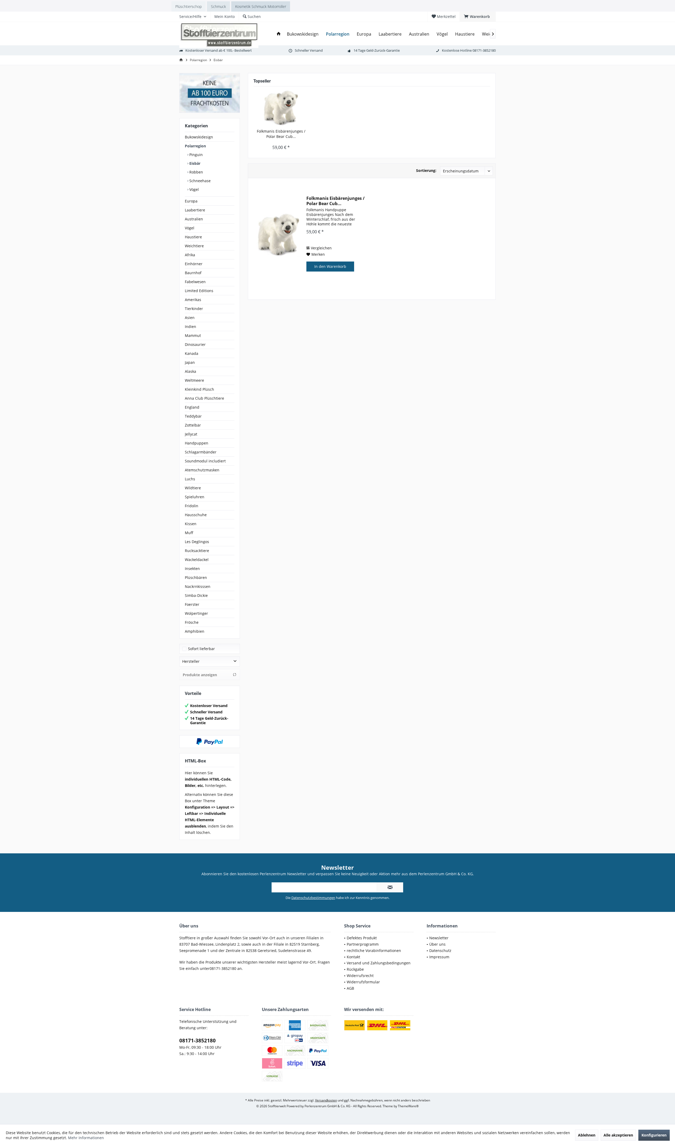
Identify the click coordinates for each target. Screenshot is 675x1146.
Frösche (192, 622)
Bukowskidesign (199, 136)
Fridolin (191, 505)
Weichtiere (194, 245)
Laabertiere (195, 209)
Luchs (190, 478)
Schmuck (218, 6)
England (192, 407)
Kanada (191, 353)
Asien (190, 317)
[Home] (278, 34)
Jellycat (191, 434)
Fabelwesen (195, 281)
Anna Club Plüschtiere (204, 398)
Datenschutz (440, 950)
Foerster (192, 604)
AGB (350, 988)
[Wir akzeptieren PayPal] (209, 741)
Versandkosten (326, 1100)
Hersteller (191, 661)
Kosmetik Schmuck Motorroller (260, 6)
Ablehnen (586, 1135)
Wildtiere (193, 487)
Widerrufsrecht (360, 975)
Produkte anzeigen (200, 674)
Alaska (190, 371)
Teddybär (193, 416)
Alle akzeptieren (618, 1135)
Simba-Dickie (196, 595)
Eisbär (194, 163)
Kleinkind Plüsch (199, 389)
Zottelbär (193, 425)
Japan (190, 362)
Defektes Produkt (362, 937)
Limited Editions (199, 290)
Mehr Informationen (86, 1137)
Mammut (193, 335)
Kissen (190, 523)
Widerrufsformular (363, 981)
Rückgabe (355, 969)
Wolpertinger (196, 613)
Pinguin (195, 154)
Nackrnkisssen (197, 586)
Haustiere (193, 236)
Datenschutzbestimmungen (313, 897)
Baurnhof (193, 272)
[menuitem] (478, 17)
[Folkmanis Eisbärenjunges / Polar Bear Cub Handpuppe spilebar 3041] (281, 107)
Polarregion (195, 145)
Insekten (192, 568)
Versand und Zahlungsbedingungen (379, 962)
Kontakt (353, 956)
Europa (191, 201)
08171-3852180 (197, 1040)
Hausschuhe (196, 514)
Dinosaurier (195, 344)
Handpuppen (196, 443)
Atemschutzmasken (202, 469)
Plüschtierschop (188, 6)
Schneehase (199, 180)
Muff (189, 532)
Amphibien (194, 631)
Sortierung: (426, 170)
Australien (194, 218)
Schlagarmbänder (200, 451)
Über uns (437, 944)
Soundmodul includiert (205, 460)
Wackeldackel (197, 559)
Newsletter (439, 937)
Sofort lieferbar (201, 648)
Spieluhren (194, 496)
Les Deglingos (197, 541)
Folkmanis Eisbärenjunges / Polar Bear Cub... (281, 134)
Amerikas (193, 299)
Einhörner (193, 263)
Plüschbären (196, 577)
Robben (195, 172)
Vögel (193, 189)
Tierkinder (194, 308)
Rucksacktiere (197, 550)
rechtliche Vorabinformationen (374, 950)
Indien (190, 326)
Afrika (190, 254)
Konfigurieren (654, 1135)
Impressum (439, 956)
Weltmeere (194, 380)
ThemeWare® (408, 1106)
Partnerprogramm (363, 944)
